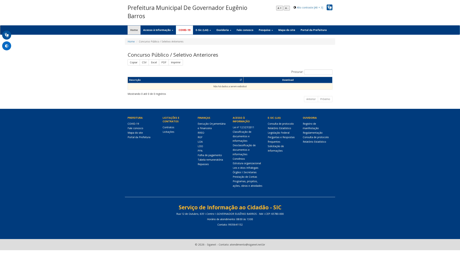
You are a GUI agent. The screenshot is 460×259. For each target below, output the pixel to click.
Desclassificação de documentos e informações (244, 150)
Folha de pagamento (210, 155)
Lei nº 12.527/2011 (243, 127)
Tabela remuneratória (210, 159)
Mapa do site (286, 30)
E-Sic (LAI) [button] (202, 30)
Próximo (325, 99)
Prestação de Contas (245, 176)
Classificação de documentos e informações (242, 136)
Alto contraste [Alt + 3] (310, 7)
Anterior (311, 99)
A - (286, 8)
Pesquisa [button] (265, 30)
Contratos (168, 127)
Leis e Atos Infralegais (245, 167)
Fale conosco (245, 30)
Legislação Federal (278, 132)
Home (135, 30)
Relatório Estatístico (279, 128)
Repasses (203, 164)
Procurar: (297, 72)
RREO (201, 132)
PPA (200, 150)
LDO (200, 146)
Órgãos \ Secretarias (245, 172)
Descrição (135, 79)
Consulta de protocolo (281, 123)
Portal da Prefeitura (314, 30)
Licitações (168, 131)
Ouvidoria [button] (222, 30)
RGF (200, 137)
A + (280, 8)
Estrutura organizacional (247, 163)
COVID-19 (184, 30)
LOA (200, 141)
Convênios (239, 158)
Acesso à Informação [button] (157, 30)
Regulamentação (313, 132)
